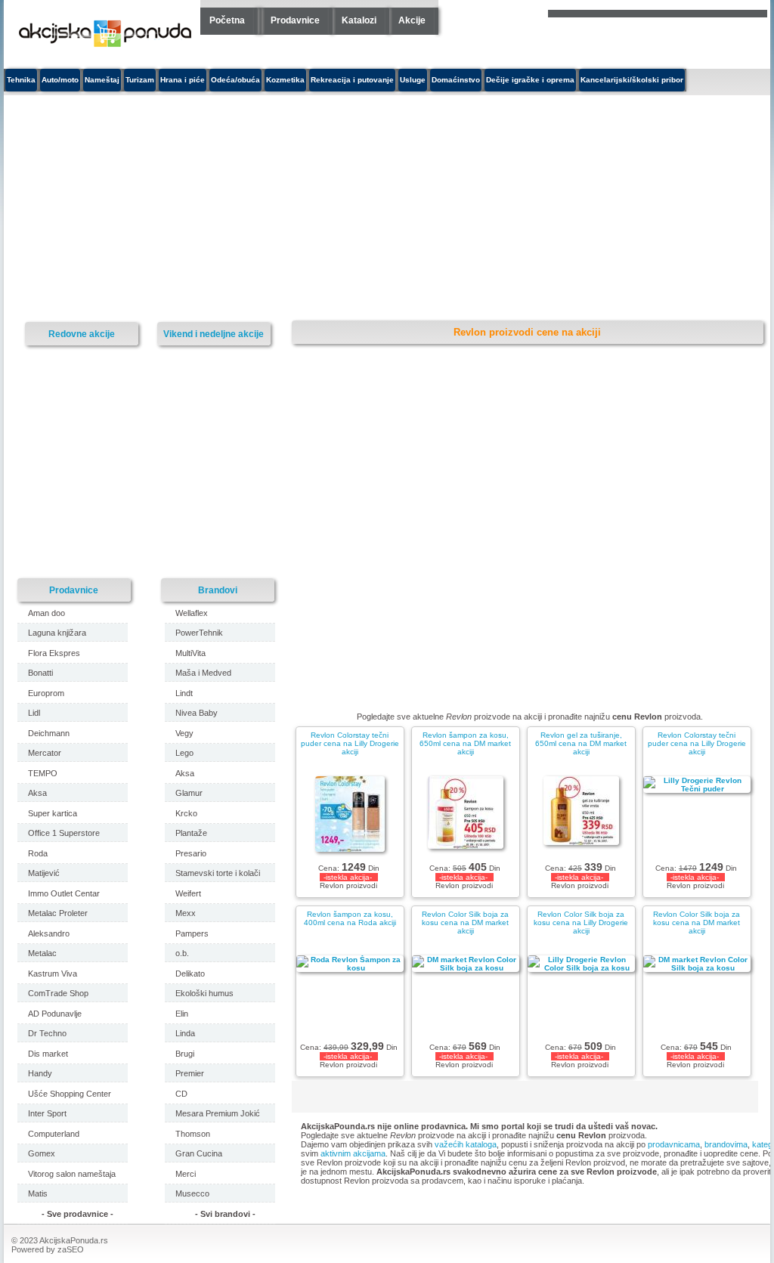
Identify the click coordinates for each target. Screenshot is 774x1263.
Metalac (42, 953)
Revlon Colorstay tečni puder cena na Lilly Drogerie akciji (350, 743)
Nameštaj (102, 80)
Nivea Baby (196, 712)
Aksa (37, 792)
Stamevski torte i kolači (217, 873)
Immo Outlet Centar (64, 893)
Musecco (192, 1193)
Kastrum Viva (52, 973)
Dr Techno (47, 1033)
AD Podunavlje (55, 1013)
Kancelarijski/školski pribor (631, 80)
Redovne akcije (81, 334)
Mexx (185, 913)
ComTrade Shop (58, 993)
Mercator (44, 752)
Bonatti (40, 672)
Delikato (190, 973)
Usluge (413, 80)
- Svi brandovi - (225, 1213)
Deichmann (49, 733)
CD (181, 1093)
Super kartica (52, 813)
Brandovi (217, 590)
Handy (40, 1073)
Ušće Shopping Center (69, 1093)
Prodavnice (295, 20)
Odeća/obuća (235, 80)
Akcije (412, 20)
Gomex (41, 1153)
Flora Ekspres (54, 653)
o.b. (182, 953)
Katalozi (359, 20)
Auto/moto (60, 80)
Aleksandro (49, 933)
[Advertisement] (272, 208)
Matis (38, 1193)
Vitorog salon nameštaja (72, 1173)
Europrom (46, 693)
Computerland (53, 1133)
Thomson (192, 1133)
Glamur (189, 792)
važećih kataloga (466, 1144)
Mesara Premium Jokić (217, 1113)
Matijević (44, 873)
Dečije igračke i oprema (530, 80)
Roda (38, 853)
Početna (227, 20)
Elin (181, 1013)
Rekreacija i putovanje (352, 80)
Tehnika (21, 80)
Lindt (184, 693)
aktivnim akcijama (352, 1153)
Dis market (48, 1053)
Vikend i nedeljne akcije (213, 334)
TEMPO (42, 773)
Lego (184, 752)
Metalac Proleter (58, 913)
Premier (189, 1073)
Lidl (34, 712)
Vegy (184, 733)
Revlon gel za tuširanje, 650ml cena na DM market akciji (581, 743)
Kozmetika (285, 80)
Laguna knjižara (57, 632)
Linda (185, 1033)
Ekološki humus (204, 993)
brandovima (726, 1144)
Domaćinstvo (456, 80)
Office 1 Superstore (64, 832)
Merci (185, 1173)
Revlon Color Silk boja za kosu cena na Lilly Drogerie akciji (581, 922)
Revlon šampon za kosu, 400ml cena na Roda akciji (350, 918)
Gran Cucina (198, 1153)
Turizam (139, 80)
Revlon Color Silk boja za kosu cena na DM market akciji (465, 922)
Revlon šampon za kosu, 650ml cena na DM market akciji (465, 743)
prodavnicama (674, 1144)
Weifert (188, 893)
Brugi (184, 1053)
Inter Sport (47, 1113)
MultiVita (190, 653)
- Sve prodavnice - (77, 1213)
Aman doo (46, 613)
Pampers (192, 933)
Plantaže (191, 832)
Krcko (186, 813)
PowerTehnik (199, 632)
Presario (190, 853)
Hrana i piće (182, 80)
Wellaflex (191, 613)
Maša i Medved (203, 672)
